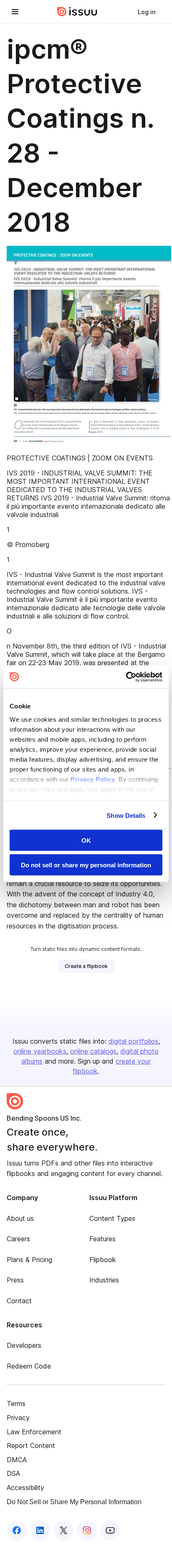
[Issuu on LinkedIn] (40, 1530)
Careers (18, 1239)
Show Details (125, 815)
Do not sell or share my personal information (86, 864)
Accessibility (25, 1487)
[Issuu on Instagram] (87, 1530)
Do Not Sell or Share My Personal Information (74, 1501)
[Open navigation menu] (15, 11)
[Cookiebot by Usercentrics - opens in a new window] (125, 676)
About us (20, 1218)
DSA (13, 1473)
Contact (19, 1301)
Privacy (18, 1417)
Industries (104, 1280)
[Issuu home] (77, 11)
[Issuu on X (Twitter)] (63, 1530)
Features (102, 1239)
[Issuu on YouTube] (110, 1530)
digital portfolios (133, 1041)
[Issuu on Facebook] (17, 1530)
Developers (24, 1345)
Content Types (112, 1218)
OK (86, 840)
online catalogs (93, 1051)
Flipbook (102, 1259)
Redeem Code (29, 1366)
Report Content (31, 1445)
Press (15, 1280)
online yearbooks (39, 1051)
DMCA (17, 1459)
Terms (16, 1403)
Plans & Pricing (29, 1259)
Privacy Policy (93, 778)
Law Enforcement (34, 1432)
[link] (146, 11)
